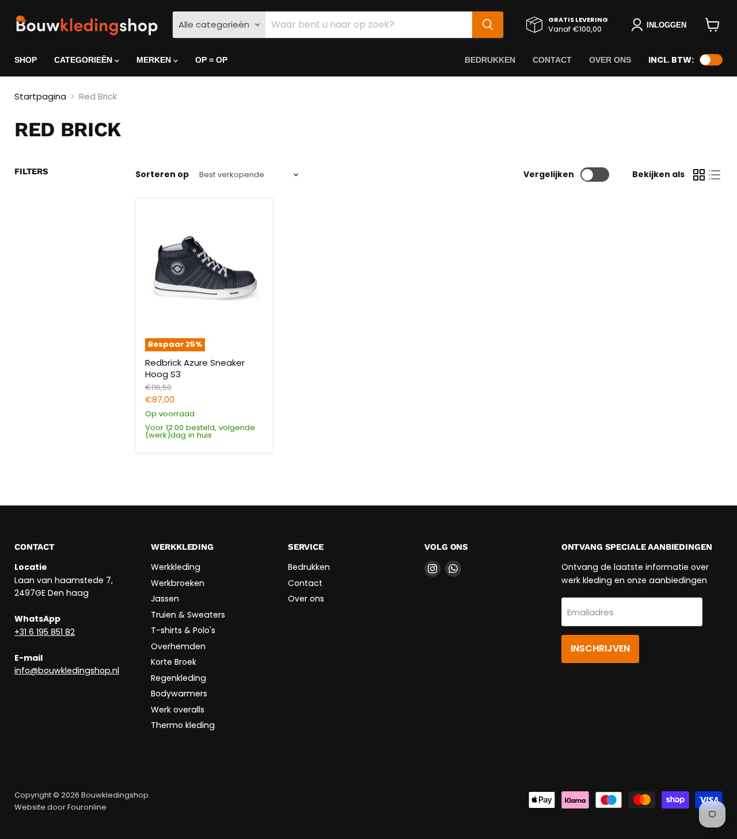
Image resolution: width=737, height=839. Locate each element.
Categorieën (84, 59)
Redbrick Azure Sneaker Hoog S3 (195, 368)
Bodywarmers (179, 693)
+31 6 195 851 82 (44, 632)
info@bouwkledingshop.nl (66, 670)
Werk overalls (177, 709)
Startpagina (40, 96)
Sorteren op (162, 174)
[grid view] (699, 175)
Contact (552, 59)
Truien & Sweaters (188, 614)
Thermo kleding (183, 725)
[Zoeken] (487, 25)
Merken (154, 59)
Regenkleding (178, 678)
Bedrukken (490, 59)
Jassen (165, 598)
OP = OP (211, 59)
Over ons (610, 59)
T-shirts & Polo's (183, 630)
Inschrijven (600, 648)
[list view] (715, 175)
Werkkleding (175, 567)
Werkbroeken (177, 583)
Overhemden (178, 646)
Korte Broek (173, 662)
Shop (25, 59)
